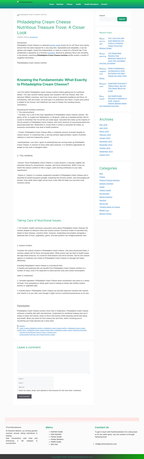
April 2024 (103, 128)
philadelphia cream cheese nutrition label (40, 330)
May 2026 (103, 125)
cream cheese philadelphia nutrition (31, 328)
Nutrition (60, 4)
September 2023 (106, 152)
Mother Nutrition (105, 197)
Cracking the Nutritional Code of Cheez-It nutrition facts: (38, 332)
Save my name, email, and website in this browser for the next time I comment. (50, 390)
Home (51, 4)
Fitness (69, 4)
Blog (101, 174)
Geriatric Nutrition (106, 184)
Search (102, 16)
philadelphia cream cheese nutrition (55, 328)
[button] (60, 4)
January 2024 (104, 138)
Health (78, 4)
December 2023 (105, 141)
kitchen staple (54, 45)
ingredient (51, 53)
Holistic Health (105, 190)
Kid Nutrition (104, 194)
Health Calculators (91, 4)
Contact (104, 4)
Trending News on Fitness (109, 207)
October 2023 (104, 148)
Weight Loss (104, 210)
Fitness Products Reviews (109, 180)
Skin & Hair (103, 204)
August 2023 (104, 155)
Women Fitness (105, 214)
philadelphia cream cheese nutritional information (70, 330)
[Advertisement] (53, 200)
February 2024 (105, 135)
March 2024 (104, 131)
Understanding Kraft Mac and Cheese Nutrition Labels (37, 334)
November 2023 (105, 145)
